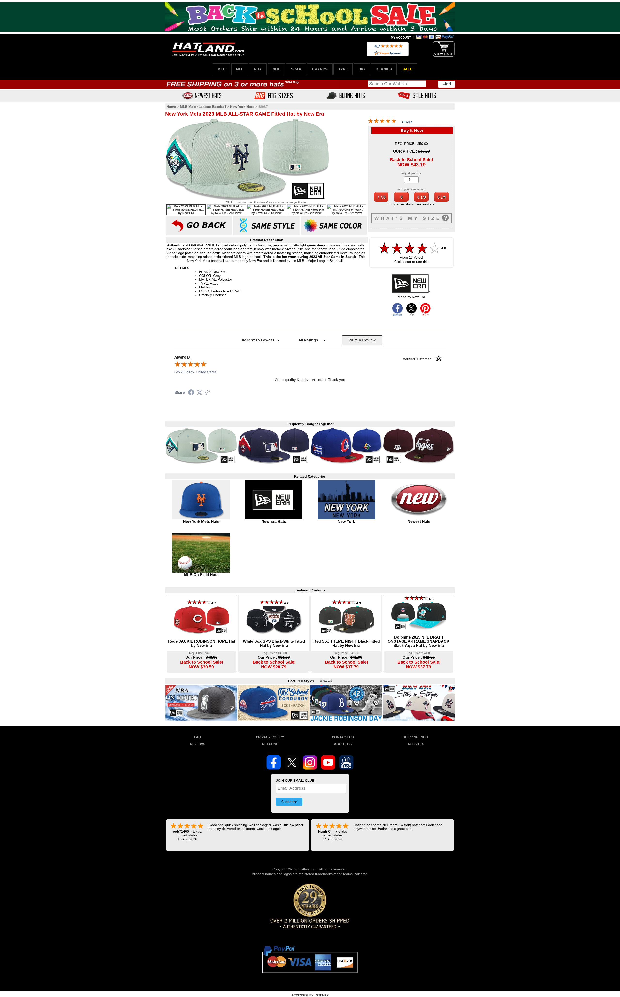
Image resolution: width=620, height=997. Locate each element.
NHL (276, 69)
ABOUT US (343, 744)
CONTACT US (343, 737)
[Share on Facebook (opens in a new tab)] (191, 393)
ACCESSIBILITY (303, 995)
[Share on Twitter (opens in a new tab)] (199, 392)
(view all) (326, 680)
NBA (258, 69)
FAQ (197, 737)
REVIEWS (197, 744)
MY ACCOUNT (401, 37)
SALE (407, 69)
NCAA (296, 69)
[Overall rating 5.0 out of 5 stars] (382, 122)
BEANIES (384, 69)
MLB (221, 69)
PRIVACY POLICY (270, 737)
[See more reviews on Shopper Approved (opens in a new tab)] (207, 393)
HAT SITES (415, 744)
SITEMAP (322, 995)
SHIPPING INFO (415, 737)
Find (446, 84)
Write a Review (362, 340)
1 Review (407, 121)
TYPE (343, 69)
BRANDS (320, 69)
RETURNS (270, 744)
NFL (239, 69)
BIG (361, 69)
